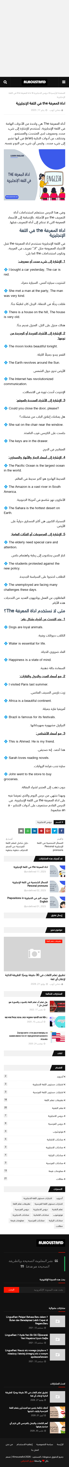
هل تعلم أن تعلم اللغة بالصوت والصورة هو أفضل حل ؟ (28, 1004)
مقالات (33, 1179)
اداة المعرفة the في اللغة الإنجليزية (31, 867)
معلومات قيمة (33, 1171)
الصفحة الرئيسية (57, 93)
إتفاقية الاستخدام (25, 1444)
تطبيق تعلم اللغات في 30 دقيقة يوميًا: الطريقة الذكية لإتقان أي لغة (35, 977)
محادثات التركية (34, 1155)
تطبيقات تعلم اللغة (33, 1100)
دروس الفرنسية (34, 1124)
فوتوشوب (34, 1131)
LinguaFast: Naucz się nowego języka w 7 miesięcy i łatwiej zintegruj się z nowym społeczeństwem (26, 1353)
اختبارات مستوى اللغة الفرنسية (34, 1092)
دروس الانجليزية (41, 93)
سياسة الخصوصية (44, 1444)
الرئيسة (60, 1444)
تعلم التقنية (33, 1108)
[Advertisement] (34, 38)
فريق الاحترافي (27, 1461)
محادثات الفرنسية (34, 1163)
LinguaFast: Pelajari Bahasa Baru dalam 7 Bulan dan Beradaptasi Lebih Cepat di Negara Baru (27, 1320)
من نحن (9, 1444)
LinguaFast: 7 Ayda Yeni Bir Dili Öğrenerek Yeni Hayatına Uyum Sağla (26, 1337)
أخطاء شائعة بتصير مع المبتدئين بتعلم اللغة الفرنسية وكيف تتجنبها (28, 1410)
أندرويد (34, 1076)
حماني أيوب (55, 110)
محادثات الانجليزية (34, 1147)
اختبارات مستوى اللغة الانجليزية (34, 1084)
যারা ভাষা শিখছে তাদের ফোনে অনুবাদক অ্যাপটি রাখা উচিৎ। (26, 1017)
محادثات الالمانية (34, 1139)
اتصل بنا (35, 1450)
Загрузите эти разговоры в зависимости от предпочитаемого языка (28, 1036)
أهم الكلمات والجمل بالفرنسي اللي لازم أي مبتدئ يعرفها (29, 1425)
